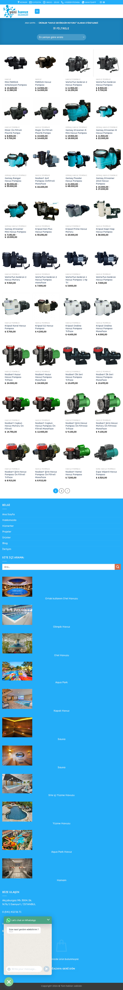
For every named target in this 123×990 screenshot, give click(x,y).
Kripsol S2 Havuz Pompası (44, 327)
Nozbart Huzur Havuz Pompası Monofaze (43, 377)
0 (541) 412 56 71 (11, 911)
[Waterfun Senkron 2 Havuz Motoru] (16, 258)
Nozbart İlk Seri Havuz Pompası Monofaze (104, 377)
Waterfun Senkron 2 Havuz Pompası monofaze (46, 280)
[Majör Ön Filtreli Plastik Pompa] (46, 111)
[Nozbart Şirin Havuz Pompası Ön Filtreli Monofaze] (46, 452)
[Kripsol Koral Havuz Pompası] (16, 306)
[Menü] (37, 11)
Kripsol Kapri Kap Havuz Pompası (105, 230)
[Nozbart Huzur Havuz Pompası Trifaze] (16, 355)
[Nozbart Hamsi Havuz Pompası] (76, 452)
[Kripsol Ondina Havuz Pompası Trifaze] (76, 306)
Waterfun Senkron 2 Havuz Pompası (76, 83)
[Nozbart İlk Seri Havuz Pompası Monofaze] (107, 355)
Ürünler (6, 537)
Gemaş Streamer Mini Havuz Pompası (15, 230)
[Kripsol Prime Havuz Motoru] (76, 210)
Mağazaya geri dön (61, 968)
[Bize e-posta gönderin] (104, 2)
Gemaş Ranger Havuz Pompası (13, 179)
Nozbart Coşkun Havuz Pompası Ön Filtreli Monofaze (45, 426)
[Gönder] (118, 567)
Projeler (6, 531)
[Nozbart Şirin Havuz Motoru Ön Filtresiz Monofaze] (107, 404)
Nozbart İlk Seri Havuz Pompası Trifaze (74, 377)
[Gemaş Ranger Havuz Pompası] (16, 159)
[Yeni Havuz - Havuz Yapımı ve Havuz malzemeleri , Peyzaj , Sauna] (17, 11)
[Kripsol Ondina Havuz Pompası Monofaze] (107, 306)
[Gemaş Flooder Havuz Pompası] (76, 159)
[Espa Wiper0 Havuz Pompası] (107, 452)
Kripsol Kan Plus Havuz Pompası (43, 230)
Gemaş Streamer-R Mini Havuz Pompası (76, 131)
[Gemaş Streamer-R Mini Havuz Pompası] (76, 111)
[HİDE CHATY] (8, 981)
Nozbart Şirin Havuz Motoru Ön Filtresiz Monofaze (107, 426)
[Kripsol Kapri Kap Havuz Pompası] (107, 210)
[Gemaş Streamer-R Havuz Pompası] (107, 111)
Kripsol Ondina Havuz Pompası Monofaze (104, 328)
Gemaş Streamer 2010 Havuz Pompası (105, 181)
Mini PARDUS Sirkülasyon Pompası (16, 83)
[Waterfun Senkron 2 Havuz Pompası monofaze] (46, 258)
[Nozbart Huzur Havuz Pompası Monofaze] (46, 355)
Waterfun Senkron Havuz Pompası (106, 83)
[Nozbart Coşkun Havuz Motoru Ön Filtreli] (16, 404)
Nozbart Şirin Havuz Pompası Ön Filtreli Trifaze (15, 474)
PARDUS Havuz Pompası (43, 83)
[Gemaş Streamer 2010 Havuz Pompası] (107, 159)
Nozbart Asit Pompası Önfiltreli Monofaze (45, 181)
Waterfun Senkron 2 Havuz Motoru (15, 278)
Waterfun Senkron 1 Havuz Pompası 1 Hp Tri (76, 280)
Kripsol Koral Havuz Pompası (15, 327)
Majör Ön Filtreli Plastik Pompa (43, 131)
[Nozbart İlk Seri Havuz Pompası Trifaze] (76, 355)
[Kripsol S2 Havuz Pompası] (46, 306)
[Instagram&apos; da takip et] (101, 2)
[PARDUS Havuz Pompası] (46, 63)
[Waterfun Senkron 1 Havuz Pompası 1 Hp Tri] (76, 258)
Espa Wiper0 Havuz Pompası (106, 473)
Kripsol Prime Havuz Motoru (76, 230)
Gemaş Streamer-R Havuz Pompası (106, 131)
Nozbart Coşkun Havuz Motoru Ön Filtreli (14, 426)
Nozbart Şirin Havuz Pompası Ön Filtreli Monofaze (46, 474)
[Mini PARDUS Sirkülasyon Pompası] (16, 63)
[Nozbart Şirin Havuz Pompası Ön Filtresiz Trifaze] (76, 404)
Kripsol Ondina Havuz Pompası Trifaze (74, 328)
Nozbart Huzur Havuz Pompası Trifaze (13, 377)
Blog (5, 543)
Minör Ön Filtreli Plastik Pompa (13, 131)
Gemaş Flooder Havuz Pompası (74, 179)
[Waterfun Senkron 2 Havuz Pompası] (76, 63)
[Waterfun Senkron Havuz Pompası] (107, 63)
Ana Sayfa (30, 23)
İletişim (6, 549)
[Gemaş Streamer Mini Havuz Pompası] (16, 210)
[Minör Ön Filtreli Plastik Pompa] (16, 111)
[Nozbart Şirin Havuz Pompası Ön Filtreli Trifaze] (16, 452)
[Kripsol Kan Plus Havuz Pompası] (46, 210)
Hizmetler (8, 525)
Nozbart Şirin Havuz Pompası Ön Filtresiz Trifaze (76, 426)
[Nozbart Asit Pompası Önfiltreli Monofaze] (46, 159)
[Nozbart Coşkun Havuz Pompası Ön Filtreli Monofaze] (46, 404)
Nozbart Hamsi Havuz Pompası (74, 473)
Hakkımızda (9, 520)
